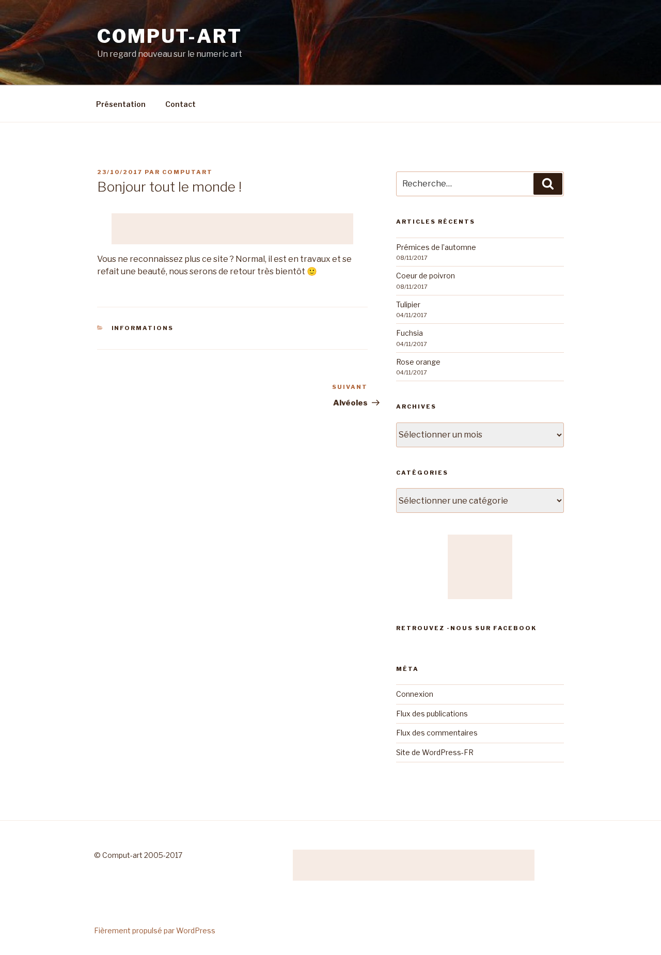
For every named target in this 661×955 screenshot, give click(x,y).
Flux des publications (432, 713)
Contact (180, 104)
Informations (143, 328)
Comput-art (169, 36)
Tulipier (408, 304)
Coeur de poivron (425, 275)
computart (187, 172)
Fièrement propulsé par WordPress (154, 930)
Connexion (414, 694)
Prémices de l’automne (436, 247)
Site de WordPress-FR (435, 752)
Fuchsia (409, 332)
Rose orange (418, 361)
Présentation (121, 104)
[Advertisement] (232, 228)
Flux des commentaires (437, 732)
